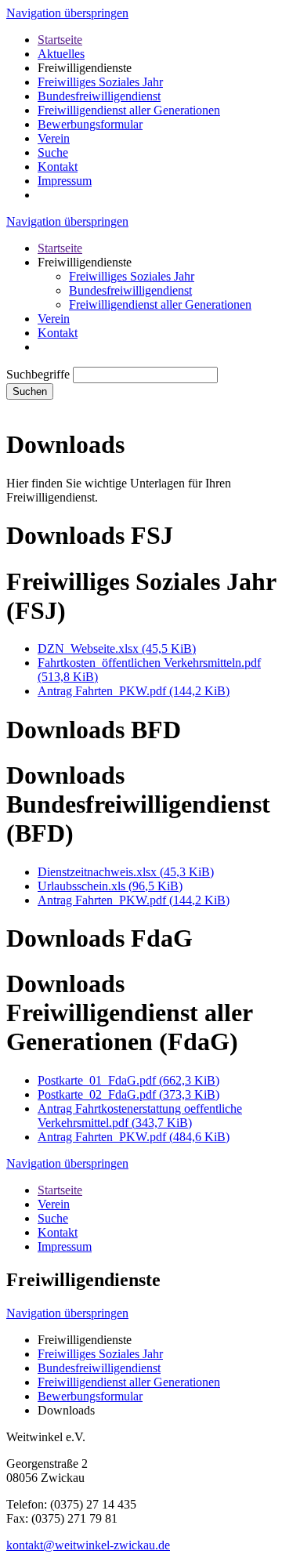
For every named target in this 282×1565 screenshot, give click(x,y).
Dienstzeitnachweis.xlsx (126, 872)
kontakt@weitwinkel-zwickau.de (88, 1545)
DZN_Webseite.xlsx (117, 648)
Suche (53, 152)
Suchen (30, 391)
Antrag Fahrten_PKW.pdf (134, 690)
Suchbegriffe (38, 374)
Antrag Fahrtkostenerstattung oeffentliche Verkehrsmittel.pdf (140, 1115)
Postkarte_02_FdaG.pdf (128, 1094)
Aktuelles (61, 53)
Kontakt (58, 166)
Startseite (60, 39)
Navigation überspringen (67, 13)
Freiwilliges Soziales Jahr (100, 82)
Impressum (65, 180)
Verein (54, 138)
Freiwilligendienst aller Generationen (129, 110)
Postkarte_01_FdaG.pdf (128, 1080)
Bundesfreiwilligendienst (99, 96)
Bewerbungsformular (90, 124)
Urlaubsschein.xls (110, 886)
